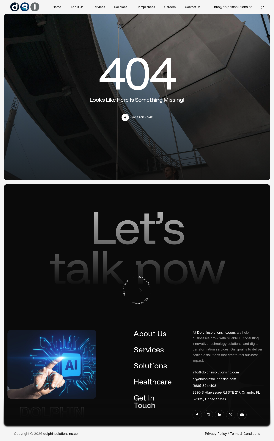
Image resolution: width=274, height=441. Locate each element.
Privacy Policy (216, 434)
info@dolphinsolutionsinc (232, 7)
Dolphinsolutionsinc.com (216, 332)
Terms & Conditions (245, 434)
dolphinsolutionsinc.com (62, 434)
